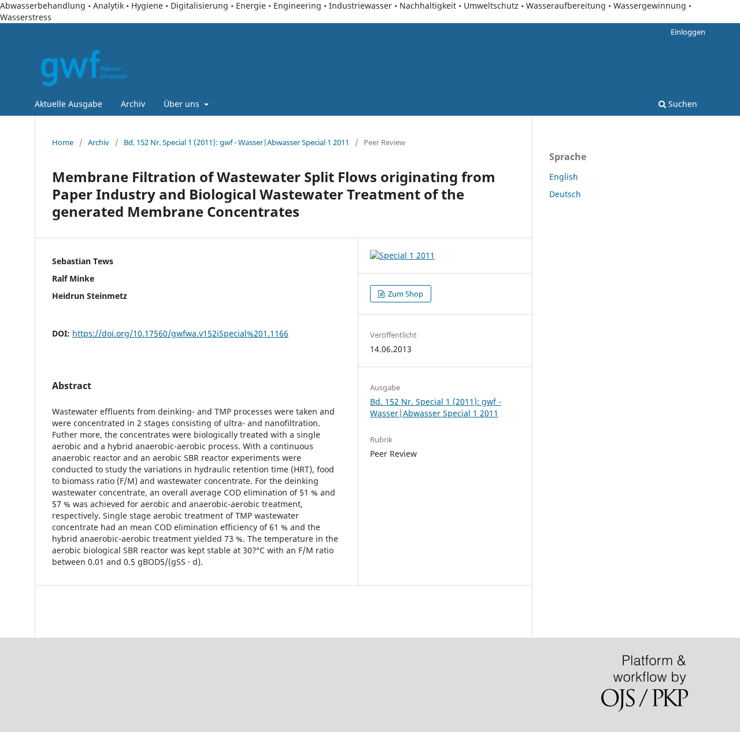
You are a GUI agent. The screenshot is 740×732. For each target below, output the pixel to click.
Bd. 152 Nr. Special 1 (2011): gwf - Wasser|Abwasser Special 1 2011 (236, 142)
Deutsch (565, 193)
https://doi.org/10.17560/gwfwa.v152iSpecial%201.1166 (180, 333)
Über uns (183, 103)
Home (62, 142)
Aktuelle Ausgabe (68, 103)
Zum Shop (404, 294)
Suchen (681, 103)
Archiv (133, 103)
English (563, 176)
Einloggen (688, 32)
